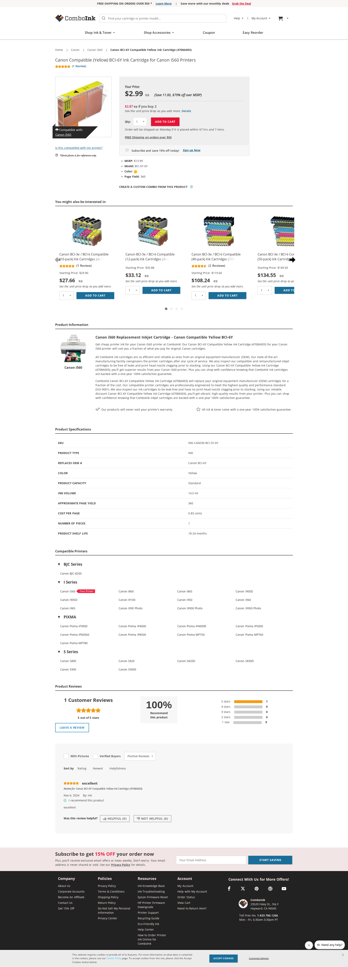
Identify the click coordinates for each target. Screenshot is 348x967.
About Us (64, 886)
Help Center (146, 929)
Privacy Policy (120, 865)
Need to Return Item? (191, 908)
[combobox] (162, 18)
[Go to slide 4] (182, 309)
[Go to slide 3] (176, 309)
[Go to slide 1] (166, 309)
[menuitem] (284, 18)
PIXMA (70, 617)
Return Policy (107, 903)
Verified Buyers (110, 756)
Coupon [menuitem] (209, 32)
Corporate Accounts (71, 891)
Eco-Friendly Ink (148, 924)
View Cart (183, 903)
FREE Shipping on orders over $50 (148, 137)
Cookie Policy (113, 958)
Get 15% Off (66, 908)
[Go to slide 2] (171, 309)
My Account (185, 886)
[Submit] (104, 18)
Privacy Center (107, 918)
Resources (147, 879)
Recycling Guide (148, 918)
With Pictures (79, 756)
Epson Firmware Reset (153, 897)
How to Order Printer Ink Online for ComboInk (152, 939)
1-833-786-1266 (267, 915)
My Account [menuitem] (259, 18)
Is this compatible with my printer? (79, 148)
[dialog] (174, 958)
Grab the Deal (241, 3)
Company (66, 879)
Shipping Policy (108, 897)
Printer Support (148, 912)
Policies (105, 879)
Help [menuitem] (237, 18)
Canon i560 (63, 135)
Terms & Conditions (111, 891)
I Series (70, 582)
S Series (71, 651)
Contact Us (65, 903)
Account (184, 879)
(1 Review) (79, 66)
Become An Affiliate (71, 897)
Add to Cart (165, 122)
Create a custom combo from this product (153, 186)
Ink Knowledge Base (151, 886)
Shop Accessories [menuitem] (157, 32)
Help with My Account (192, 891)
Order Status (186, 897)
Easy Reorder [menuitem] (253, 32)
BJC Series (73, 564)
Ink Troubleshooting (151, 891)
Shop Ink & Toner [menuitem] (98, 32)
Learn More (164, 3)
